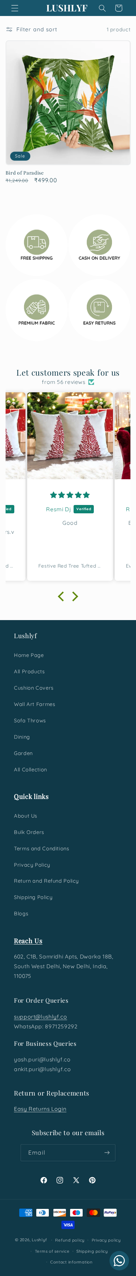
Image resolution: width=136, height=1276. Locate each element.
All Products (29, 671)
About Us (25, 815)
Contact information (71, 1262)
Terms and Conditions (41, 848)
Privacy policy (106, 1240)
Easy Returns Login (40, 1108)
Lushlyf (39, 1239)
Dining (22, 736)
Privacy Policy (32, 864)
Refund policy (70, 1240)
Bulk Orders (29, 832)
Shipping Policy (33, 897)
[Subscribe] (107, 1152)
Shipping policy (92, 1251)
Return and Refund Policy (46, 880)
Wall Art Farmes (34, 704)
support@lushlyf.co (40, 1016)
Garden (23, 753)
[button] (15, 8)
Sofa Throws (30, 720)
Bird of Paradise (25, 173)
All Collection (30, 769)
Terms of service (52, 1251)
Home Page (29, 655)
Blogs (21, 913)
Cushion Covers (34, 687)
